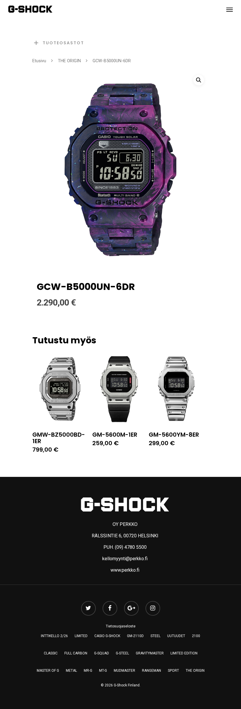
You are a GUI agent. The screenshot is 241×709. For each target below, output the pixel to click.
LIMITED (81, 636)
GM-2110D (135, 636)
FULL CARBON (75, 653)
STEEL (155, 636)
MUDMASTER (124, 671)
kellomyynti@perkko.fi (125, 558)
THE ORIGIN (69, 60)
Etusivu (39, 60)
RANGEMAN (151, 671)
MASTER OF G (48, 671)
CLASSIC (51, 653)
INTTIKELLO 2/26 (54, 636)
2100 (196, 636)
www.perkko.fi (125, 570)
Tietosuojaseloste (120, 626)
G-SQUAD (101, 653)
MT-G (103, 671)
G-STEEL (122, 653)
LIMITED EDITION (184, 653)
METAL (71, 671)
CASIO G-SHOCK (107, 636)
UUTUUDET (176, 636)
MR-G (88, 671)
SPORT (173, 671)
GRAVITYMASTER (150, 653)
